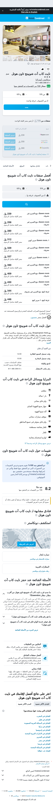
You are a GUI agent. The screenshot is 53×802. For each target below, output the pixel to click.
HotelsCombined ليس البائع (37, 770)
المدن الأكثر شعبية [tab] (24, 704)
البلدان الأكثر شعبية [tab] (42, 704)
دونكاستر (16, 796)
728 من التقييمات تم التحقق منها (27, 86)
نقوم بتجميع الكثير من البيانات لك (36, 775)
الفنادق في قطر (44, 719)
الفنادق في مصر (44, 740)
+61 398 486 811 (42, 82)
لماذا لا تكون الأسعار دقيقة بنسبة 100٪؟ (33, 779)
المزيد (48, 342)
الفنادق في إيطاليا (44, 751)
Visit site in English (29, 12)
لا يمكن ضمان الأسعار (42, 763)
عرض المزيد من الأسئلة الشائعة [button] (26, 630)
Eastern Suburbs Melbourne (35, 796)
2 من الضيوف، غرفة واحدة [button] (37, 100)
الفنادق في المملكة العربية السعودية (37, 723)
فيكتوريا (23, 791)
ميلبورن (10, 791)
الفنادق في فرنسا (44, 744)
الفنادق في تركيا (44, 726)
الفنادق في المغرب (43, 716)
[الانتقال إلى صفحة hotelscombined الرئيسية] (35, 18)
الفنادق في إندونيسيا (43, 730)
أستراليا (37, 791)
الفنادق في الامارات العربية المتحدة (37, 733)
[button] (2, 10)
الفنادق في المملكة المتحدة (40, 747)
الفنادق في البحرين (43, 737)
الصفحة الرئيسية (47, 791)
